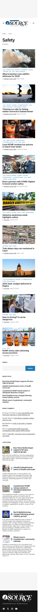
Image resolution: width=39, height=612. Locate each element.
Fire (10, 71)
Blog (13, 69)
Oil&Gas (5, 179)
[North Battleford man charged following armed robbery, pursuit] (6, 514)
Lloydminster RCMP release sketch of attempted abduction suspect (16, 391)
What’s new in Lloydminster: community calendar (17, 401)
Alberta (8, 69)
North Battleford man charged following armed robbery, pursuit (17, 396)
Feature (30, 69)
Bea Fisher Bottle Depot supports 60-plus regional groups (17, 382)
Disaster (17, 69)
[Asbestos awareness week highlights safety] (18, 201)
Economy (19, 175)
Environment (24, 69)
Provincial (23, 71)
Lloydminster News (22, 105)
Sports (24, 106)
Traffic (15, 246)
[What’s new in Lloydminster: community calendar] (6, 539)
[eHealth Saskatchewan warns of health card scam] (6, 468)
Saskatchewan (18, 106)
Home (4, 33)
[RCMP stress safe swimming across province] (18, 337)
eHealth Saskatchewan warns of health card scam (16, 387)
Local (13, 71)
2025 (4, 175)
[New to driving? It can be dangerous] (18, 303)
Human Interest (20, 140)
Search (4, 362)
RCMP (23, 142)
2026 (4, 69)
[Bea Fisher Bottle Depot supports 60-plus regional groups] (6, 450)
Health (19, 212)
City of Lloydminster (9, 279)
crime (8, 140)
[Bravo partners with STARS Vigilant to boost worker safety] (18, 164)
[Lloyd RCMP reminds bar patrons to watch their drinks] (18, 129)
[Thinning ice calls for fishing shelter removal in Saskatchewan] (18, 93)
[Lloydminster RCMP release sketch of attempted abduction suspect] (6, 488)
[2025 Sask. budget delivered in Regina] (18, 268)
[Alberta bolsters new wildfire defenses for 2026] (18, 58)
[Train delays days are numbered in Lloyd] (18, 234)
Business (14, 175)
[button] (3, 23)
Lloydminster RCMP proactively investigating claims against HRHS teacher (16, 429)
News (17, 71)
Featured (5, 71)
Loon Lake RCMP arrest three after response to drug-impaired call (17, 414)
